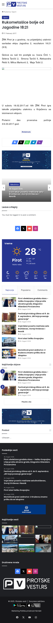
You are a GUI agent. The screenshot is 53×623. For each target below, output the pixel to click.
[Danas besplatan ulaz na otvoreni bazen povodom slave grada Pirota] (10, 548)
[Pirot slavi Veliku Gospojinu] (9, 342)
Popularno (25, 290)
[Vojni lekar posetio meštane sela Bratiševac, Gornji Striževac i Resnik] (9, 329)
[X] (20, 142)
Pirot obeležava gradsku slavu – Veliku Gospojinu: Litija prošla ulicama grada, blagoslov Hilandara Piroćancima (33, 302)
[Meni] (3, 5)
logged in (16, 215)
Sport (14, 12)
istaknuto (27, 132)
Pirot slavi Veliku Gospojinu (31, 338)
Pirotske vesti (20, 601)
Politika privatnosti (27, 611)
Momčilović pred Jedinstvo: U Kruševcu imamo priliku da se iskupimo (32, 353)
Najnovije (10, 290)
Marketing (16, 611)
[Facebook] (14, 142)
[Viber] (38, 142)
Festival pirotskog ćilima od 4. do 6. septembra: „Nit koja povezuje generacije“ (33, 316)
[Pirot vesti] (16, 4)
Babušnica (14, 184)
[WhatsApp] (26, 142)
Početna (7, 12)
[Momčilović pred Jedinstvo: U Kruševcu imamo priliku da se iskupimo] (9, 353)
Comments (42, 290)
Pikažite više (26, 402)
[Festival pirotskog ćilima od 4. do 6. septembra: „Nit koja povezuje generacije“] (9, 317)
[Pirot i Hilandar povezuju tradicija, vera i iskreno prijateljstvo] (43, 539)
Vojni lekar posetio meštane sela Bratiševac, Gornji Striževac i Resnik (26, 194)
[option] (26, 187)
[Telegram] (32, 142)
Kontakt (38, 611)
